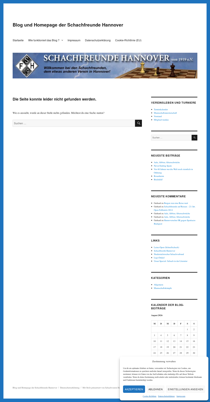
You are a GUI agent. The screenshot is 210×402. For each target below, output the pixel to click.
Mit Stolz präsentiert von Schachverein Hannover (104, 387)
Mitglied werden (161, 119)
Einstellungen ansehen (185, 389)
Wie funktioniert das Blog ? (43, 40)
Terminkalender (161, 109)
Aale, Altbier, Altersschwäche (167, 162)
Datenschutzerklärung (166, 396)
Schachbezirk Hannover (164, 250)
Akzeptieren (134, 389)
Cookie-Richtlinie (149, 396)
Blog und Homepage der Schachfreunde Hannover (68, 24)
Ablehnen (155, 389)
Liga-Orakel (159, 257)
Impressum (181, 396)
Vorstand (158, 116)
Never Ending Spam (163, 165)
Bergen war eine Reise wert (176, 203)
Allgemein (158, 284)
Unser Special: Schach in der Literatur (170, 261)
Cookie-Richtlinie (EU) (128, 40)
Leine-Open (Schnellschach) (166, 247)
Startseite (18, 40)
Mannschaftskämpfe (163, 288)
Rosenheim (159, 176)
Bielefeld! (158, 179)
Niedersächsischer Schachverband (169, 254)
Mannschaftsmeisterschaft (165, 112)
